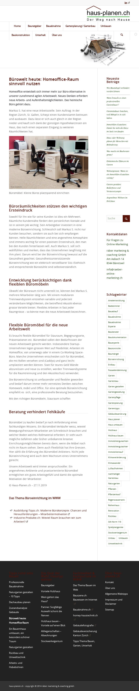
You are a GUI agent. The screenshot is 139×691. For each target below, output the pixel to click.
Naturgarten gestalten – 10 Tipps (21, 594)
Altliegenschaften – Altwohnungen (51, 633)
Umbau (111, 538)
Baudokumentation (117, 337)
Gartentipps (113, 409)
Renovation (113, 511)
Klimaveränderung (117, 457)
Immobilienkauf (115, 452)
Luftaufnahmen (115, 469)
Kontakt (109, 582)
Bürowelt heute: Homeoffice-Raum (19, 620)
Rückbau (112, 516)
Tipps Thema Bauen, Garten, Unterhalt (84, 643)
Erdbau (111, 365)
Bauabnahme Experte (114, 324)
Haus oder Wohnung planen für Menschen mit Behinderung (117, 141)
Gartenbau (113, 381)
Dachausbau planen (19, 602)
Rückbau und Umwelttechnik (17, 655)
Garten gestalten (116, 387)
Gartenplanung (115, 403)
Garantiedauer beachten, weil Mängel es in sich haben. (117, 114)
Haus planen (114, 419)
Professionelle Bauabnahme (16, 584)
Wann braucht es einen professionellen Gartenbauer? (116, 101)
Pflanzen (112, 489)
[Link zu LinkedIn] (127, 2)
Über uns (110, 588)
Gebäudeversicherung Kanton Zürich (85, 633)
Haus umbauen (115, 425)
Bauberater (113, 332)
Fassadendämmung (117, 370)
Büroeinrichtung (116, 359)
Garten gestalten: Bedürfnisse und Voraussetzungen (114, 188)
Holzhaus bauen (115, 436)
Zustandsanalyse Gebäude (18, 610)
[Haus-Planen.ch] (108, 14)
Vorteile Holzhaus (50, 591)
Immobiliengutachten (118, 441)
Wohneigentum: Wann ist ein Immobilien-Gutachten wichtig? (118, 174)
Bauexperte (113, 343)
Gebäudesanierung (117, 414)
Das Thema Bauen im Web (84, 587)
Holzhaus (112, 430)
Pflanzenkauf (114, 494)
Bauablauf (113, 311)
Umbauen (123, 538)
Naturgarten (114, 484)
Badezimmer (114, 306)
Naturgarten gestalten (21, 647)
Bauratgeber (47, 585)
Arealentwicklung (116, 301)
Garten (111, 376)
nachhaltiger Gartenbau (114, 476)
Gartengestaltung (116, 392)
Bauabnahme (114, 317)
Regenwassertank (116, 500)
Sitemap (109, 610)
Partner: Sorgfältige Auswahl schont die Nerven (51, 611)
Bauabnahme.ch (82, 610)
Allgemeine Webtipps (116, 594)
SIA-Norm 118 (114, 522)
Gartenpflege (114, 397)
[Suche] (122, 35)
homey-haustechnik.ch (85, 615)
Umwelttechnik (115, 544)
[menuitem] (17, 26)
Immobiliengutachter (118, 447)
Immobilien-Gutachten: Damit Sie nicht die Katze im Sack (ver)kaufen (117, 128)
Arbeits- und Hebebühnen (16, 665)
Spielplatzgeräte (115, 527)
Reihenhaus (113, 505)
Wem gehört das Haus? (50, 599)
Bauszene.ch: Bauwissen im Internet (85, 598)
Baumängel (113, 354)
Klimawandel (114, 463)
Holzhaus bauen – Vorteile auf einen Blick (53, 623)
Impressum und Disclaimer (113, 602)
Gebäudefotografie (83, 625)
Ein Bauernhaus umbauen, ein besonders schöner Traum (19, 635)
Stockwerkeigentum (117, 533)
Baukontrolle (114, 348)
